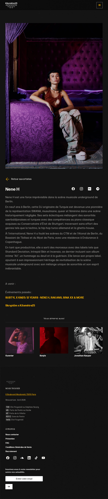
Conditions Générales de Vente (19, 447)
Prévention (10, 439)
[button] (99, 5)
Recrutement (11, 451)
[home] (11, 5)
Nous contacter (12, 434)
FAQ (7, 443)
